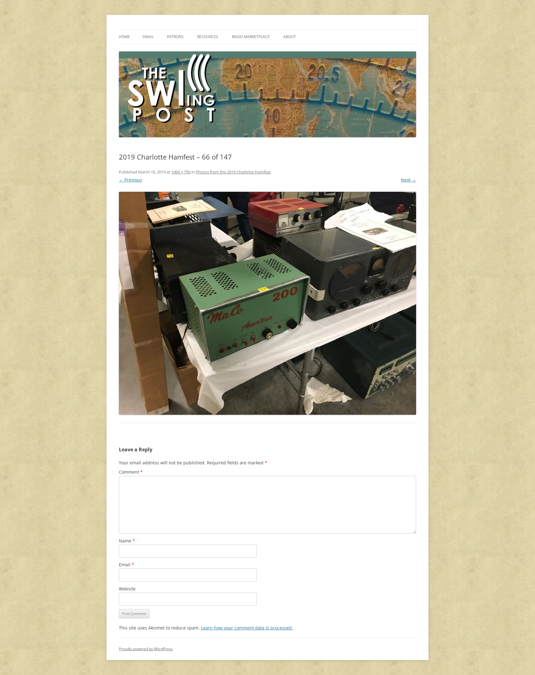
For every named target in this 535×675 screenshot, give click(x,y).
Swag (147, 36)
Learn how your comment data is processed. (247, 628)
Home (124, 36)
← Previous (130, 180)
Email (126, 565)
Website (127, 589)
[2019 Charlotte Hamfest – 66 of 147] (267, 303)
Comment (131, 472)
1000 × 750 (180, 172)
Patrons (175, 36)
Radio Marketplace (251, 36)
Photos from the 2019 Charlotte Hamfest (233, 172)
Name (127, 541)
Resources (207, 36)
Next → (408, 180)
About (289, 36)
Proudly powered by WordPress (146, 648)
